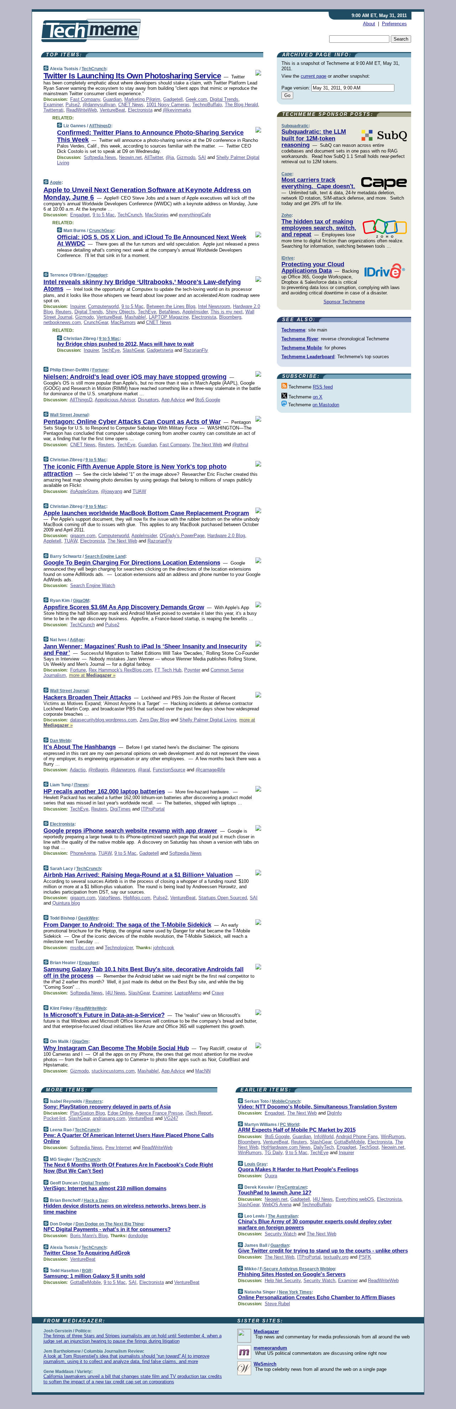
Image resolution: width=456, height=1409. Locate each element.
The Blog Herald (241, 104)
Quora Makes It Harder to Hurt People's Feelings (298, 1169)
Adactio (78, 769)
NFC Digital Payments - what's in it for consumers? (107, 1229)
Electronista (140, 110)
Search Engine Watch (92, 585)
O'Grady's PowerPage (182, 535)
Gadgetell (173, 99)
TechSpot (369, 1147)
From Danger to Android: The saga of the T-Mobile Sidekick (127, 924)
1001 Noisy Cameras (168, 104)
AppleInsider (195, 311)
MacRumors (123, 322)
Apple (56, 182)
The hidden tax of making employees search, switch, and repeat (318, 228)
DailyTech (324, 1147)
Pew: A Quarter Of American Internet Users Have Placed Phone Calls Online (128, 1138)
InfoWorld (323, 1136)
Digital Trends (224, 99)
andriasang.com (109, 1118)
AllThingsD (100, 126)
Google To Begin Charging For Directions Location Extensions (131, 562)
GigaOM (81, 600)
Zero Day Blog (154, 720)
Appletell (52, 541)
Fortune (100, 370)
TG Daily (274, 1152)
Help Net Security (283, 1280)
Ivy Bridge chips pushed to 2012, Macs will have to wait (125, 344)
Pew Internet (118, 1147)
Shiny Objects (120, 311)
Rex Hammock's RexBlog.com (120, 670)
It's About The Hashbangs (79, 747)
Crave (218, 993)
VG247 (171, 1118)
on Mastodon (325, 404)
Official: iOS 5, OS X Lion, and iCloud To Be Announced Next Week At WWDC (151, 240)
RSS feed (323, 387)
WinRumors (393, 1136)
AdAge (77, 640)
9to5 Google (207, 399)
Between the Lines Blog (170, 306)
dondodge (138, 1235)
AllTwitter (153, 157)
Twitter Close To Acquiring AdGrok (86, 1253)
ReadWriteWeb (81, 110)
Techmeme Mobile (301, 347)
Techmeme (293, 330)
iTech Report (199, 1113)
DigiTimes (120, 809)
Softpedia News (100, 157)
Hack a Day (95, 1200)
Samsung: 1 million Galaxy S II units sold (94, 1276)
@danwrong (123, 769)
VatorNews (109, 897)
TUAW (139, 491)
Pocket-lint (54, 1118)
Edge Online (120, 1113)
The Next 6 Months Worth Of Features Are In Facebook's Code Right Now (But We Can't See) (128, 1168)
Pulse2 (73, 104)
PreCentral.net (292, 1187)
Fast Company (85, 99)
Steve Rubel (277, 1303)
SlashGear (133, 350)
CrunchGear (101, 230)
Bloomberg (230, 317)
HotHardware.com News (286, 1147)
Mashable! (135, 317)
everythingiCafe (195, 214)
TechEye (147, 311)
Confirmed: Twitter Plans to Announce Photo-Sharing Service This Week (150, 136)
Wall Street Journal (69, 415)
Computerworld (103, 306)
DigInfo (334, 1113)
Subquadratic (295, 126)
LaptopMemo (188, 993)
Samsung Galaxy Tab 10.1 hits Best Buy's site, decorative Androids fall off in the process (143, 972)
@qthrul (240, 444)
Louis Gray (255, 1164)
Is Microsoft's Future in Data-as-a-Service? (104, 1015)
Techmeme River (299, 338)
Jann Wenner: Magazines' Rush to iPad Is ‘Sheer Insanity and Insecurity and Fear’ (145, 649)
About (369, 23)
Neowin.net (130, 157)
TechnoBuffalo (207, 104)
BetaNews (169, 311)
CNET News (131, 104)
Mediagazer (266, 1331)
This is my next (227, 311)
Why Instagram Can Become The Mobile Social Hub (116, 1048)
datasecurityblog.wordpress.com (103, 720)
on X (317, 397)
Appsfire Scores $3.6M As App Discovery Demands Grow (123, 607)
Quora (271, 1175)
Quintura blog (66, 903)
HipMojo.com (136, 897)
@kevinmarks (177, 110)
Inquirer (77, 306)
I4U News (115, 993)
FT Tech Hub (168, 670)
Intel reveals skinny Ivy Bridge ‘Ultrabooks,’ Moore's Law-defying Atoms (142, 285)
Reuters (64, 311)
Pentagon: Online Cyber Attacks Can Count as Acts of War (132, 421)
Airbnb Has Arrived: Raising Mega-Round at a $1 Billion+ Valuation (138, 874)
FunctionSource (169, 769)
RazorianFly (195, 350)
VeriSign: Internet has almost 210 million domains (104, 1188)
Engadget (80, 214)
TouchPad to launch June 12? (274, 1192)
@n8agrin (98, 769)
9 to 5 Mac (104, 214)
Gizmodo (186, 157)
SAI (202, 157)
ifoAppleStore (84, 491)
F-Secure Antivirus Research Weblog (297, 1269)
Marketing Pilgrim (142, 99)
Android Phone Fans (357, 1136)
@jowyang (111, 491)
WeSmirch (265, 1364)
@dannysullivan (99, 104)
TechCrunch (94, 69)
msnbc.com (82, 947)
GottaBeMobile (85, 1282)
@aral (144, 769)
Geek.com (196, 99)
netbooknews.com (62, 322)
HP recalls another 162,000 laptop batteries (104, 791)
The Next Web (207, 444)
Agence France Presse (159, 1113)
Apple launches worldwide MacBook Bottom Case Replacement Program (146, 513)
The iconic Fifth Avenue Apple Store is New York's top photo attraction (135, 470)
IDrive (287, 258)
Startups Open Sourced (222, 897)
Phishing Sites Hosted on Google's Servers (292, 1274)
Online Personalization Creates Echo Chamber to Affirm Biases (316, 1297)
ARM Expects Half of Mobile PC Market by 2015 (297, 1130)
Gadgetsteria (160, 350)
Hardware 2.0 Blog (226, 535)
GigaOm (80, 1041)
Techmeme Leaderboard (308, 356)
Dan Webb (60, 741)
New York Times (295, 1292)
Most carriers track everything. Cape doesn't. (318, 183)
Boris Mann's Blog (89, 1235)
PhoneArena (82, 853)
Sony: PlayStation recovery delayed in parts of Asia (107, 1107)
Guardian (112, 99)
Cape (286, 174)
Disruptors (148, 399)
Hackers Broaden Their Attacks (87, 697)
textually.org (335, 1257)
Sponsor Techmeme (344, 301)
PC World (289, 1124)
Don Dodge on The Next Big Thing (109, 1224)
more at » (92, 675)
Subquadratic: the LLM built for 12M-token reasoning (313, 138)
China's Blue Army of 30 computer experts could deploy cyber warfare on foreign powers (315, 1224)
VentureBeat (112, 110)
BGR (87, 1271)
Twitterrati (53, 110)
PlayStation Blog (87, 1113)
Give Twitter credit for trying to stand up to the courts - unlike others (323, 1251)
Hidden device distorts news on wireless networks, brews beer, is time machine (124, 1209)
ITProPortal (153, 809)
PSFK (365, 1257)
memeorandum (270, 1348)
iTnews (81, 785)
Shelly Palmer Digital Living (208, 720)
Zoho (286, 215)
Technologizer (119, 947)
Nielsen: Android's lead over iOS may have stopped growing (135, 376)
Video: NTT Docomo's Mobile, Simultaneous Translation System (317, 1107)
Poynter (192, 670)
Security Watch (280, 1233)
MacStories (157, 214)
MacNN (203, 1071)
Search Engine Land (105, 556)
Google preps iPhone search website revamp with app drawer (130, 830)
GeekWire (88, 918)
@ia (170, 157)
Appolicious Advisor (115, 399)
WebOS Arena (276, 1204)
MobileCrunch (286, 1101)
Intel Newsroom (214, 306)
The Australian (282, 1216)
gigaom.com (82, 535)
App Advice (173, 399)
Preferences (394, 23)
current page (313, 76)
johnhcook (163, 947)
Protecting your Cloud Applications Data (312, 267)
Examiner (53, 104)
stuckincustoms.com (113, 1071)
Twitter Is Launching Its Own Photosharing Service (132, 75)
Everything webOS (355, 1199)
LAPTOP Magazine (169, 317)
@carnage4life (210, 769)
